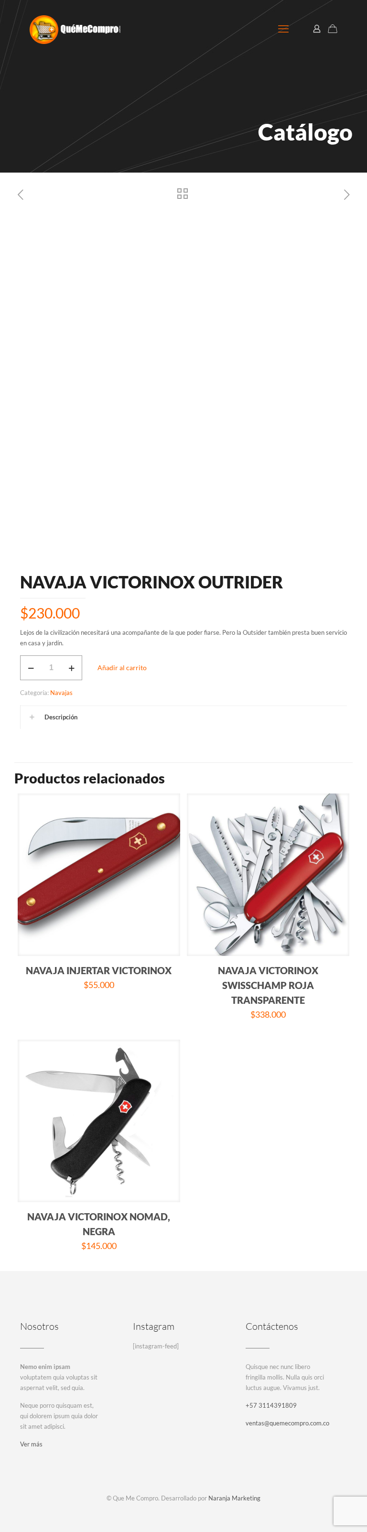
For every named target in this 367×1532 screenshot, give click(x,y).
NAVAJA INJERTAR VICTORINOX (99, 970)
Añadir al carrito (122, 667)
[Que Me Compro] (75, 28)
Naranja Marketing (234, 1498)
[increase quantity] (71, 668)
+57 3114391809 (271, 1405)
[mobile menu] (283, 29)
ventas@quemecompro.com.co (287, 1423)
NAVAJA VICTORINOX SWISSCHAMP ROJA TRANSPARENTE (268, 985)
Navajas (61, 692)
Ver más (31, 1444)
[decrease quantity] (30, 668)
